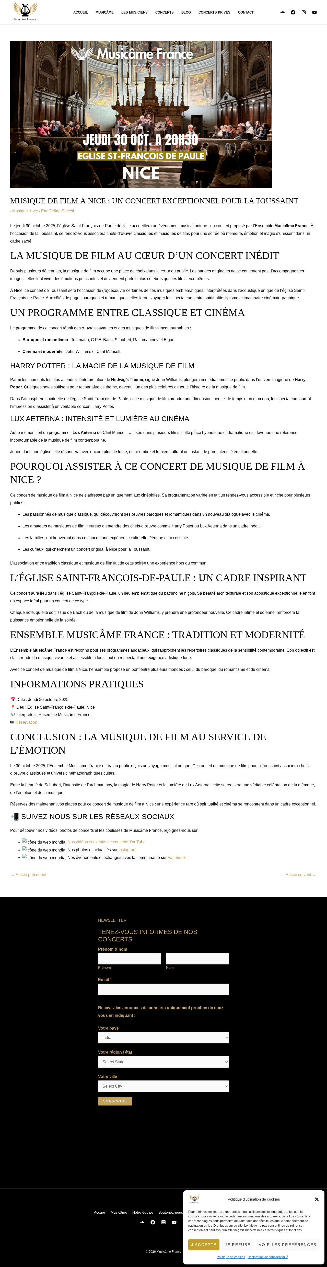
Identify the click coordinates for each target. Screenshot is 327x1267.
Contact (246, 12)
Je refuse (238, 1244)
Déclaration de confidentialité (268, 1257)
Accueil (80, 12)
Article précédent (28, 874)
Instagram (127, 850)
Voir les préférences (288, 1244)
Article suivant (301, 874)
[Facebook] (293, 12)
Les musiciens (134, 12)
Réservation (26, 722)
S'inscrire (115, 1101)
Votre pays (108, 1028)
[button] (316, 1199)
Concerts (164, 12)
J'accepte (204, 1244)
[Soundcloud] (282, 12)
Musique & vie (25, 211)
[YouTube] (314, 12)
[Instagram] (303, 12)
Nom (170, 968)
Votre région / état (115, 1052)
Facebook (177, 857)
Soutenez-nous (170, 1212)
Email (104, 979)
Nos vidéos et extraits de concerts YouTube (106, 842)
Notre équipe (142, 1212)
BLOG (186, 12)
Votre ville (107, 1076)
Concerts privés (214, 12)
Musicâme (105, 12)
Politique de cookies (231, 1257)
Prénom (104, 968)
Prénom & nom (112, 949)
